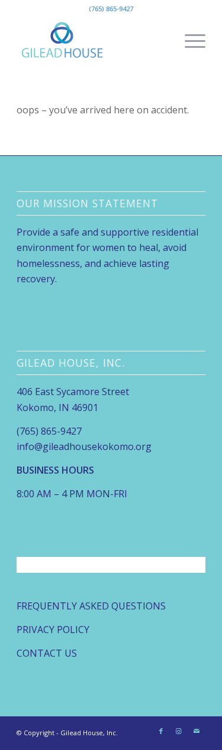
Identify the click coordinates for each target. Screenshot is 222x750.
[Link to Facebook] (161, 731)
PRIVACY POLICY (53, 629)
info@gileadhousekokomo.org (84, 446)
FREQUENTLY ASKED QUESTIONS (91, 605)
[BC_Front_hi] (92, 40)
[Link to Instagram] (179, 731)
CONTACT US (47, 653)
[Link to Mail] (196, 731)
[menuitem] (189, 40)
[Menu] (189, 40)
